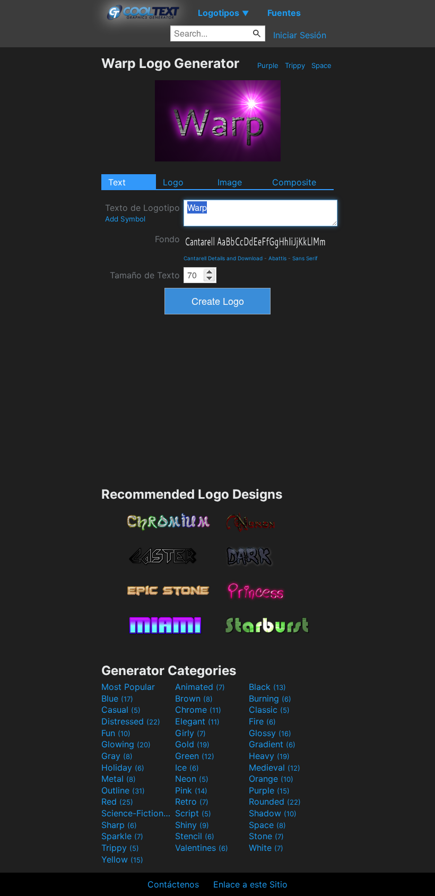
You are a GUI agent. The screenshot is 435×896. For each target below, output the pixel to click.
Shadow (273, 813)
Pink (191, 790)
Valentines (201, 847)
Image (230, 182)
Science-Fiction (136, 813)
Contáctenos (173, 884)
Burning (270, 698)
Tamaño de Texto (145, 275)
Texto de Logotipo (142, 212)
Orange (271, 778)
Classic (269, 709)
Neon (191, 778)
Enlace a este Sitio (250, 884)
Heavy (269, 755)
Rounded (275, 801)
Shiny (192, 825)
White (266, 847)
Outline (123, 790)
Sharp (119, 825)
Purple (268, 65)
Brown (194, 698)
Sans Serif (305, 258)
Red (117, 801)
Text (117, 182)
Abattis (277, 258)
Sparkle (122, 836)
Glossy (270, 733)
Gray (117, 755)
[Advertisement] (50, 214)
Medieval (274, 767)
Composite (294, 182)
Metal (118, 778)
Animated (200, 686)
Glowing (126, 744)
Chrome (198, 709)
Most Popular (128, 686)
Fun (115, 733)
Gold (192, 744)
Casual (121, 709)
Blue (117, 698)
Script (193, 813)
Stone (266, 836)
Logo (173, 182)
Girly (190, 733)
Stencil (194, 836)
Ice (187, 767)
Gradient (272, 744)
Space (321, 65)
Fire (262, 721)
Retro (191, 801)
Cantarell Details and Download (223, 258)
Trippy (295, 65)
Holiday (122, 767)
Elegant (197, 721)
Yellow (122, 859)
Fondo (167, 239)
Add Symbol (125, 219)
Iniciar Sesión (299, 35)
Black (267, 686)
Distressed (130, 721)
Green (194, 755)
